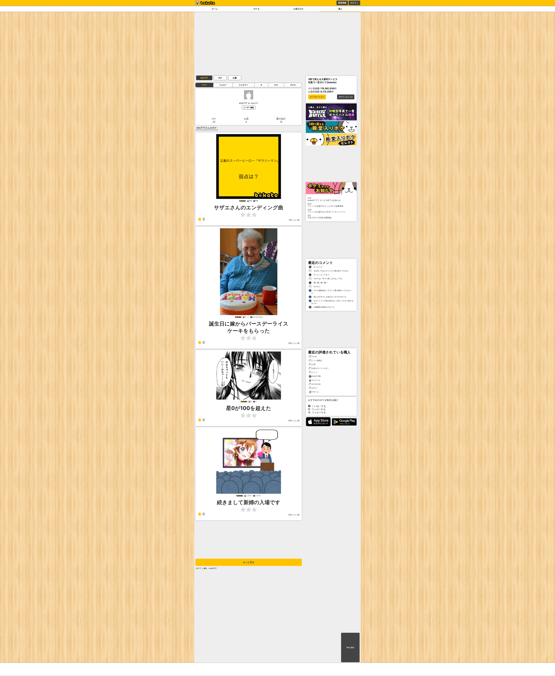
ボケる (257, 9)
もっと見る (248, 562)
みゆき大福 (316, 376)
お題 (235, 78)
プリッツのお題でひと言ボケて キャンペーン (327, 211)
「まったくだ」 (317, 267)
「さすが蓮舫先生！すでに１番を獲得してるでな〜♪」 (331, 291)
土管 (313, 364)
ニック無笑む (317, 360)
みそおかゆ (316, 384)
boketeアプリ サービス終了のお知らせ (324, 199)
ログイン (354, 3)
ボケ (220, 78)
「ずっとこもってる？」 (321, 275)
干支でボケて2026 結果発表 (320, 216)
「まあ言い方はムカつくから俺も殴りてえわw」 (330, 271)
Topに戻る (350, 647)
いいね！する (318, 406)
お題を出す (298, 9)
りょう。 (315, 372)
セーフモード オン (317, 97)
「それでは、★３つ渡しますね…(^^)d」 (327, 278)
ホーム (215, 9)
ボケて (198, 568)
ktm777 (204, 78)
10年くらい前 (293, 343)
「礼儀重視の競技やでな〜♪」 (323, 307)
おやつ (314, 388)
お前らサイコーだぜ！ (320, 368)
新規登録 (342, 3)
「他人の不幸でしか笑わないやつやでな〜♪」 (329, 297)
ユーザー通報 (248, 107)
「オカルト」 (316, 286)
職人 (340, 9)
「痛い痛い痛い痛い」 (320, 283)
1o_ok (314, 356)
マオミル (315, 392)
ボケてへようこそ (346, 97)
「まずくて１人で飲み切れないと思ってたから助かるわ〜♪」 (332, 302)
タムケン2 (316, 380)
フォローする (317, 409)
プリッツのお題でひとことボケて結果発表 (325, 205)
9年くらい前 (294, 220)
